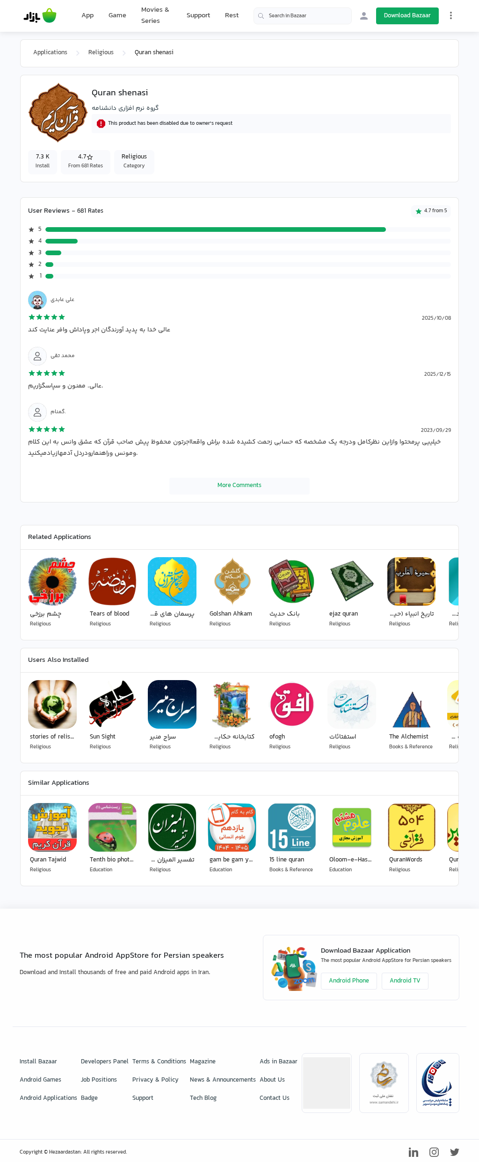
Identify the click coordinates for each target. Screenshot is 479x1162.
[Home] (40, 16)
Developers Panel (105, 1062)
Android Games (40, 1080)
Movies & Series (155, 15)
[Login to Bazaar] (364, 15)
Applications (50, 53)
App (87, 16)
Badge (89, 1098)
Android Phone (349, 981)
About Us (272, 1080)
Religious (101, 53)
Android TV (405, 981)
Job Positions (99, 1080)
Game (117, 16)
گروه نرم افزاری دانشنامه (125, 108)
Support (198, 16)
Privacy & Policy (155, 1080)
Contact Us (275, 1098)
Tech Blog (203, 1098)
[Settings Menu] (451, 15)
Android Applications (48, 1098)
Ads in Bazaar (279, 1062)
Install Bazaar (38, 1062)
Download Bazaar (407, 16)
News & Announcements (223, 1080)
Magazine (203, 1062)
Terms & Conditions (159, 1062)
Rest (232, 16)
